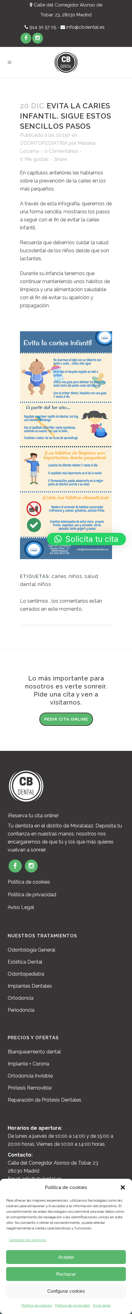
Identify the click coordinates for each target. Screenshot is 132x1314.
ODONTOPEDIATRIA (44, 143)
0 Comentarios (61, 151)
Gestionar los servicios (27, 1240)
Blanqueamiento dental (34, 1052)
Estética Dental (25, 962)
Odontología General (31, 950)
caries (59, 576)
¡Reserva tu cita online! (33, 815)
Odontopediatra (26, 974)
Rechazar (66, 1274)
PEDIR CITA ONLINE (66, 719)
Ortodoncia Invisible (30, 1076)
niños (75, 576)
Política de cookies (36, 1305)
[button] (123, 1187)
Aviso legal (102, 1305)
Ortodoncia (20, 998)
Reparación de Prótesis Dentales (44, 1100)
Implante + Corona (28, 1064)
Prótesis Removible (30, 1088)
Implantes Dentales (30, 986)
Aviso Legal (21, 907)
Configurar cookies (66, 1291)
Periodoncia (21, 1010)
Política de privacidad (72, 1305)
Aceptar (66, 1257)
